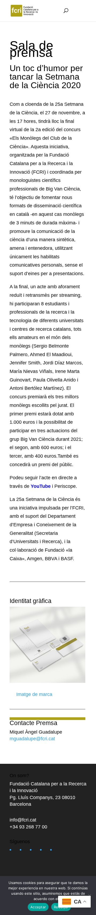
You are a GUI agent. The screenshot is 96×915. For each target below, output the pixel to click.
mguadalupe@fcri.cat (32, 738)
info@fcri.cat (23, 820)
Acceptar (38, 907)
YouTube (41, 486)
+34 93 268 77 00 (28, 827)
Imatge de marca (33, 694)
